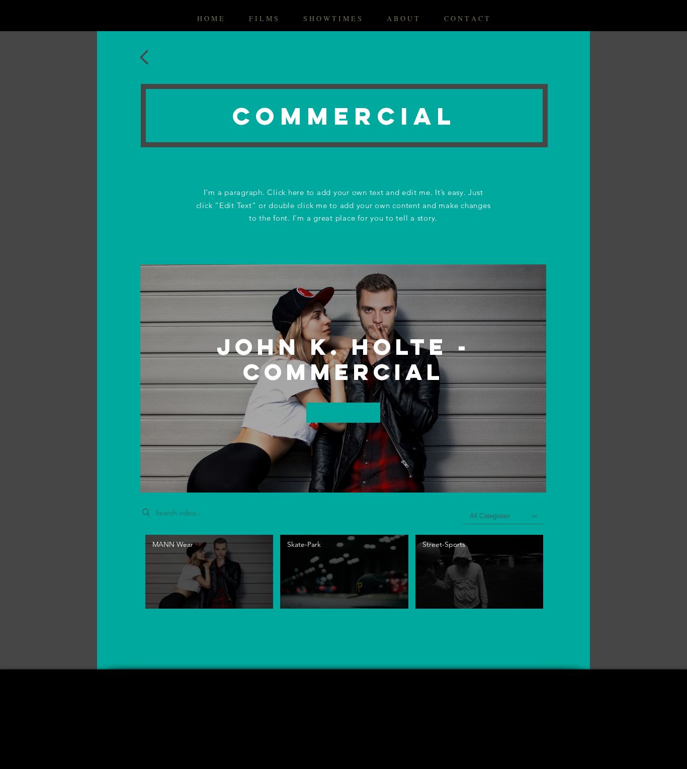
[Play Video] (209, 571)
